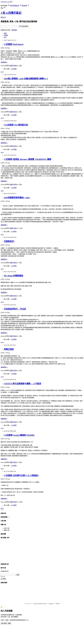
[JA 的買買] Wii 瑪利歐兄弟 (16, 125)
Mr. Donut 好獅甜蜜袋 (13, 276)
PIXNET (30, 603)
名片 (5, 37)
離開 (9, 623)
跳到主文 (3, 17)
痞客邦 (12, 65)
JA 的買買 (13, 69)
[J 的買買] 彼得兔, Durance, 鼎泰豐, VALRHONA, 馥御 (27, 159)
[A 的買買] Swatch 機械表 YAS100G (19, 435)
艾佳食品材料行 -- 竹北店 (15, 309)
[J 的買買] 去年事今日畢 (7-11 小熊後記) (21, 475)
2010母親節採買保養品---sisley (17, 197)
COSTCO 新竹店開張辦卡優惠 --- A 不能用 (22, 384)
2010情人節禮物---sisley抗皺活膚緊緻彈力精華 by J (26, 79)
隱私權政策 (51, 603)
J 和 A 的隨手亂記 (11, 12)
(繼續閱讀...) (4, 62)
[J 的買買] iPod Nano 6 (13, 44)
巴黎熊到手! (9, 241)
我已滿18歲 (4, 623)
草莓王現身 (9, 349)
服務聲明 (57, 603)
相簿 (5, 33)
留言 (15, 65)
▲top (2, 71)
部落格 (6, 35)
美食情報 (14, 30)
